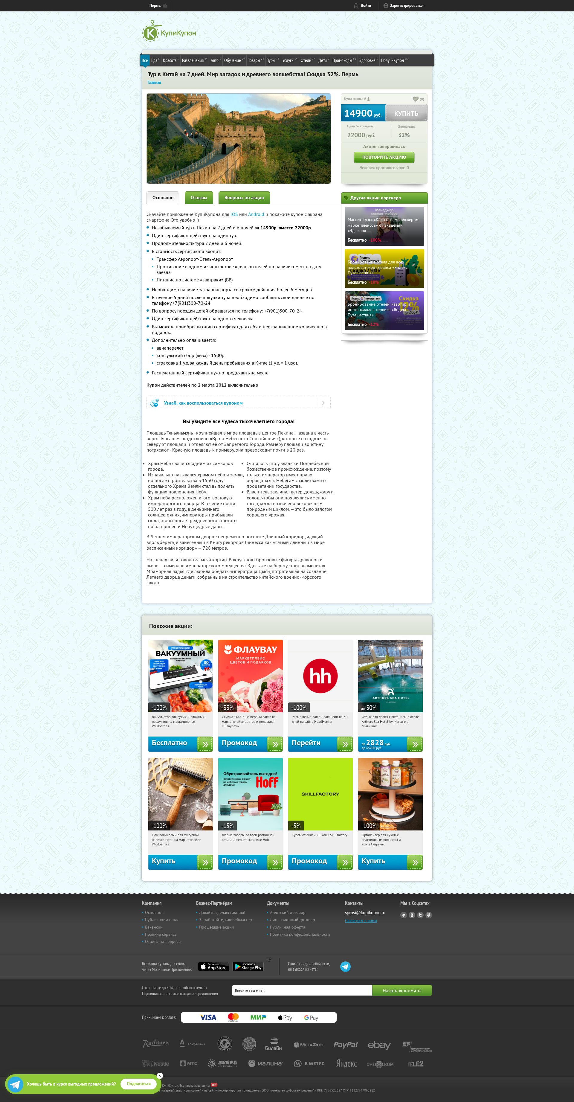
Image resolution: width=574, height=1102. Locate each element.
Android (256, 214)
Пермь (155, 5)
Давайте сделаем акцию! (222, 912)
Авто (216, 60)
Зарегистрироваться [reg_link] (407, 5)
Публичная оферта (287, 927)
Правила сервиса (161, 934)
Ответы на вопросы (163, 941)
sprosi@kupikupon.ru (365, 912)
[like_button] (416, 100)
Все (145, 60)
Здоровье (368, 60)
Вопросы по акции (244, 197)
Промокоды (344, 60)
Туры (273, 60)
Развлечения (194, 60)
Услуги (290, 60)
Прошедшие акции (216, 927)
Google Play (248, 966)
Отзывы (199, 197)
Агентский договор (288, 912)
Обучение (234, 60)
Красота (171, 60)
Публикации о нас (162, 919)
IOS (234, 214)
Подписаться (139, 1083)
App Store (213, 966)
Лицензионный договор (292, 919)
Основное (162, 197)
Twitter (420, 915)
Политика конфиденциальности (300, 934)
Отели (308, 60)
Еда (155, 60)
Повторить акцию (384, 157)
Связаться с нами (361, 920)
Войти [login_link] (366, 5)
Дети (323, 60)
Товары (256, 60)
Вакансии (154, 927)
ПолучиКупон (394, 60)
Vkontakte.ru (412, 915)
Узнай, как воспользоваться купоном (203, 403)
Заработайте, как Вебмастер (225, 919)
